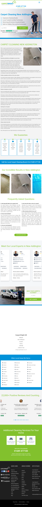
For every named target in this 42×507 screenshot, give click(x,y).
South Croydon (5, 380)
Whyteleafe (30, 382)
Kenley (4, 373)
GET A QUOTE (22, 27)
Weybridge (23, 491)
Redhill (23, 486)
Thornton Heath (30, 380)
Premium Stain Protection (14, 481)
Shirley (29, 378)
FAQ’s (12, 493)
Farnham (23, 481)
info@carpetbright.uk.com (21, 349)
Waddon (4, 382)
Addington (4, 362)
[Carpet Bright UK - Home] (9, 2)
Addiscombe (18, 362)
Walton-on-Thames (25, 490)
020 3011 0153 (37, 476)
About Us (13, 469)
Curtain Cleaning (14, 477)
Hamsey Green (18, 371)
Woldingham (5, 384)
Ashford (23, 470)
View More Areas (25, 495)
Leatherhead (24, 484)
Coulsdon (4, 369)
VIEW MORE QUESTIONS (21, 234)
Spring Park (17, 380)
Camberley (24, 472)
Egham (23, 474)
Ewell (23, 479)
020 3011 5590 (37, 488)
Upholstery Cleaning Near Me (14, 489)
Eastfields (29, 369)
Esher (23, 477)
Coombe (29, 367)
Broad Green (30, 362)
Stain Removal (4, 268)
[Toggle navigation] (39, 2)
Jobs (12, 491)
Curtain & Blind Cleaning (17, 268)
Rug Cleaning (13, 475)
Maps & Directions (35, 478)
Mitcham (17, 373)
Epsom (23, 475)
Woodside (17, 384)
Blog (12, 495)
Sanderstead (5, 378)
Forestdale (5, 371)
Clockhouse (17, 367)
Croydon (17, 369)
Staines (23, 488)
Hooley (29, 371)
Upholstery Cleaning (23, 266)
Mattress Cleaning (14, 478)
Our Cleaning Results (15, 485)
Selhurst (17, 378)
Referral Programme (14, 483)
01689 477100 (21, 6)
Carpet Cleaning (16, 266)
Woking (23, 493)
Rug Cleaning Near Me (15, 487)
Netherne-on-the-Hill (31, 373)
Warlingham (18, 382)
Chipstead (4, 367)
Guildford (23, 482)
